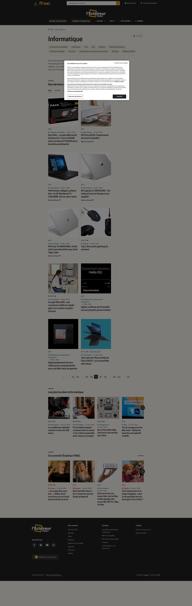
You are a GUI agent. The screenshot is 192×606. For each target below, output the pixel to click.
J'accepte (119, 96)
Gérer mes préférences (75, 96)
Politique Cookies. (119, 81)
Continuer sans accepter (121, 63)
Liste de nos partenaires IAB (75, 91)
